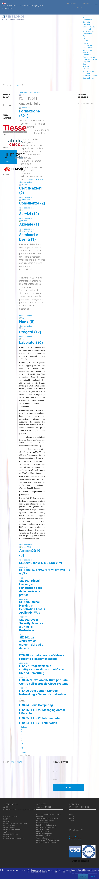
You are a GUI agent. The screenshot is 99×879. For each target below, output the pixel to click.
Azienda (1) (29, 224)
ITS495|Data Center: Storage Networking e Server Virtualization (42, 692)
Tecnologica (87, 48)
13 (22, 750)
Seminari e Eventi (89, 27)
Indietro (24, 727)
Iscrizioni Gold (88, 31)
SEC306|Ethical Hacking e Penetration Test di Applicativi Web (32, 607)
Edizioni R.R (87, 55)
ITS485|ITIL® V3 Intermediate (39, 718)
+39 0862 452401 (7, 8)
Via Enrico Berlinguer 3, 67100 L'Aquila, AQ (16, 6)
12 (22, 748)
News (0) (26, 321)
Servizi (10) (29, 213)
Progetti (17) (30, 332)
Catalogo (86, 24)
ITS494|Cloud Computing (36, 705)
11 (22, 746)
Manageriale (87, 50)
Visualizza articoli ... (26, 182)
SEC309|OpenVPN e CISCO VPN (40, 563)
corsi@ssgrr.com (34, 179)
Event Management (90, 59)
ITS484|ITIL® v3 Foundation (38, 723)
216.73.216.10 (16, 762)
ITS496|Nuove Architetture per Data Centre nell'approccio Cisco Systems (43, 681)
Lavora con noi (88, 71)
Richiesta (86, 22)
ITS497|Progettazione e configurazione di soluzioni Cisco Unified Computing (41, 669)
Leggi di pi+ (93, 876)
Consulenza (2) (32, 203)
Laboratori (87, 29)
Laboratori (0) (31, 342)
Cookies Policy (88, 78)
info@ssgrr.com (37, 6)
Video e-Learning (89, 57)
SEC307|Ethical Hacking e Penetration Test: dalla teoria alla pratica (30, 588)
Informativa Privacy (90, 76)
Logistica (86, 62)
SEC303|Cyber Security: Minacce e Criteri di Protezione (31, 625)
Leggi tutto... (23, 567)
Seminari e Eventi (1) (28, 237)
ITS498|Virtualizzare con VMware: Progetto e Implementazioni (42, 656)
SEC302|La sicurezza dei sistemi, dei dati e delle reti (31, 643)
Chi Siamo (87, 69)
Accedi (96, 3)
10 (22, 743)
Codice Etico (87, 73)
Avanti (23, 753)
